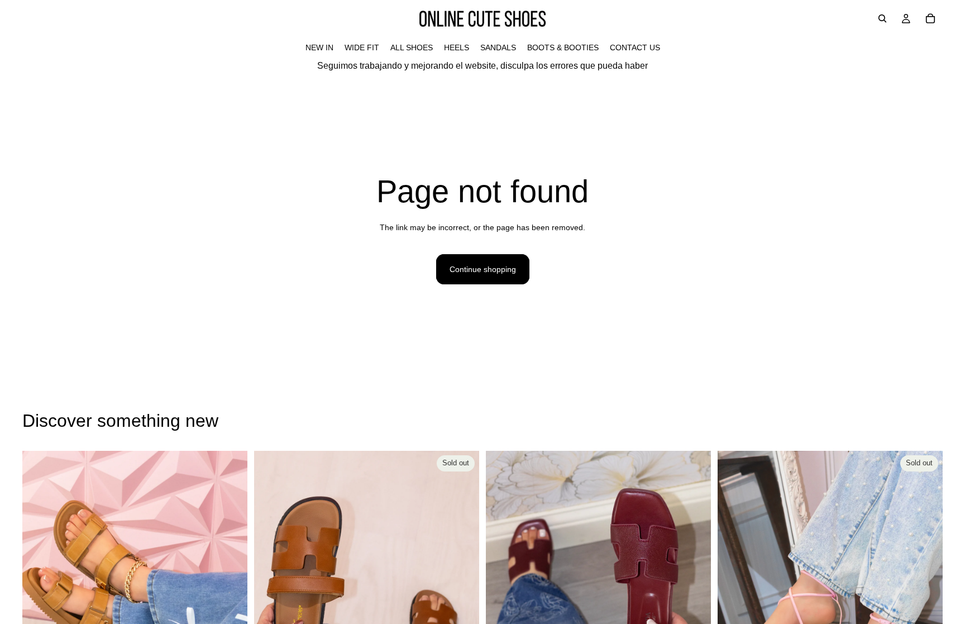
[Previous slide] (39, 591)
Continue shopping (483, 269)
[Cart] (930, 18)
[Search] (882, 18)
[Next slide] (230, 591)
